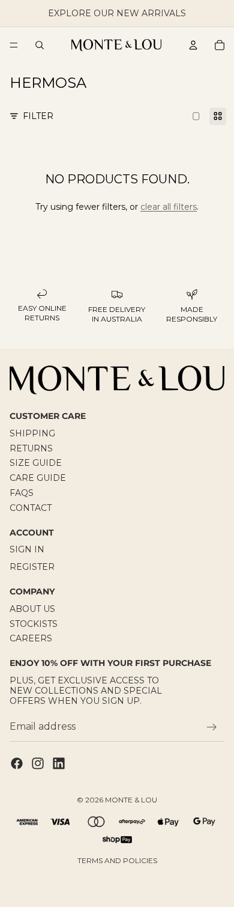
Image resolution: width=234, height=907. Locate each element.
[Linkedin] (59, 763)
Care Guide (38, 477)
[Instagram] (38, 763)
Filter (38, 116)
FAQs (22, 492)
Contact (31, 507)
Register (32, 566)
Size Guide (36, 462)
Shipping (32, 433)
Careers (31, 638)
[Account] (193, 45)
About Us (32, 608)
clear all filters (168, 206)
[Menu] (14, 45)
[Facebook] (17, 763)
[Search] (39, 45)
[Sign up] (211, 726)
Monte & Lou (131, 799)
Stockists (34, 623)
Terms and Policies (117, 860)
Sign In (27, 549)
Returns (31, 447)
